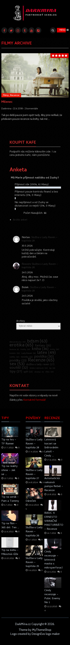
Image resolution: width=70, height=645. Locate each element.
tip (52, 368)
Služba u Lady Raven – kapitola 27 (34, 474)
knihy (54, 349)
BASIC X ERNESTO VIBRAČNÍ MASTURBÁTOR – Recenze (53, 521)
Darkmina (6, 108)
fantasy (43, 346)
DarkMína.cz (23, 624)
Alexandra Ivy (18, 342)
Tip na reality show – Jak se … (9, 470)
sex (17, 364)
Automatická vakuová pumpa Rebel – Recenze (53, 484)
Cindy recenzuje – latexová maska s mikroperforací (53, 560)
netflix (14, 357)
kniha (40, 349)
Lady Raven (28, 353)
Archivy (20, 321)
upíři (28, 372)
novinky (27, 357)
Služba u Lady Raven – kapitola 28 (39, 239)
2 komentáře (31, 108)
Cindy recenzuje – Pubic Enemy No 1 (52, 596)
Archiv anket (20, 220)
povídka (44, 357)
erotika (21, 345)
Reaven (26, 264)
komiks (15, 353)
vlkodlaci (39, 372)
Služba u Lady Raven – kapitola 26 (34, 531)
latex (46, 353)
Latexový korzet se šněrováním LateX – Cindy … (51, 447)
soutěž (19, 368)
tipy (16, 371)
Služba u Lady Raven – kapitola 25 (34, 562)
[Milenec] (35, 75)
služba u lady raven (40, 364)
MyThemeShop (41, 629)
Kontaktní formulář (34, 400)
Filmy (6, 95)
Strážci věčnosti (39, 368)
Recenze (14, 95)
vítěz (49, 372)
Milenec (7, 102)
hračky (25, 349)
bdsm (37, 341)
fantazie (14, 349)
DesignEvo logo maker (46, 634)
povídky (18, 361)
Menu (62, 30)
